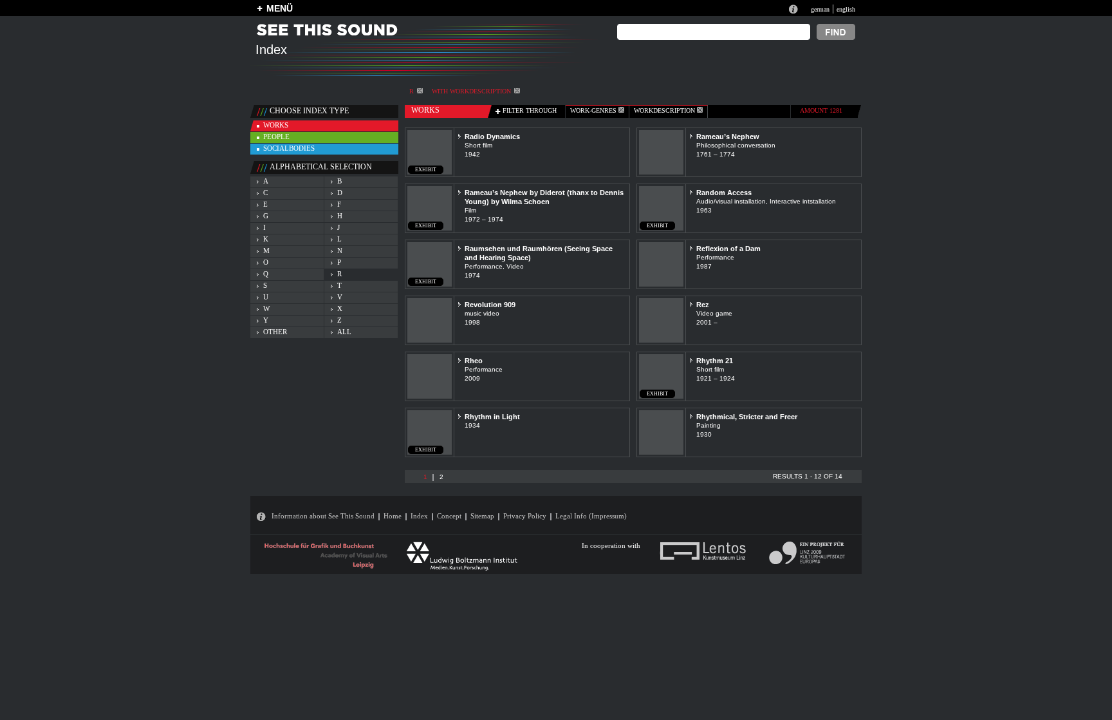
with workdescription (471, 91)
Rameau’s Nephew (727, 136)
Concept (449, 516)
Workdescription (665, 110)
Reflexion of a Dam (728, 248)
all (344, 332)
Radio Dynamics (492, 136)
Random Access (724, 192)
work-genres (594, 110)
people (276, 136)
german (820, 9)
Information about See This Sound (323, 516)
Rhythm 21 (714, 361)
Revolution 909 (490, 304)
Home (393, 516)
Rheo (474, 361)
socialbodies (289, 148)
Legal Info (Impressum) (591, 516)
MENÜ (279, 8)
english (846, 9)
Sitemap (482, 516)
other (275, 332)
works (275, 125)
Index (419, 516)
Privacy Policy (524, 516)
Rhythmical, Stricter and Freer (746, 417)
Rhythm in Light (492, 417)
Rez (702, 304)
